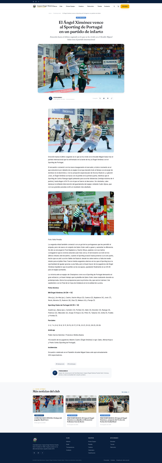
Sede (67, 444)
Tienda (100, 6)
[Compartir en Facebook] (107, 98)
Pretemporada (57, 13)
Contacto (107, 6)
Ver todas (124, 392)
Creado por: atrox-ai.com (122, 460)
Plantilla (90, 444)
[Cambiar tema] (128, 1)
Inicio (55, 6)
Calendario (91, 450)
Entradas (125, 6)
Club (60, 6)
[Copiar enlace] (111, 98)
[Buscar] (114, 6)
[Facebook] (38, 1)
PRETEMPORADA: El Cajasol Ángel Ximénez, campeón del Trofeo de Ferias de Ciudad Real (113, 420)
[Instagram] (36, 1)
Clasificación (91, 453)
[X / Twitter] (33, 1)
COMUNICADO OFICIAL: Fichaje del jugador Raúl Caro (48, 419)
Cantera (81, 6)
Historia (68, 441)
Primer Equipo (70, 6)
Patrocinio (90, 6)
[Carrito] (118, 6)
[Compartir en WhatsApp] (103, 98)
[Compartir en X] (100, 98)
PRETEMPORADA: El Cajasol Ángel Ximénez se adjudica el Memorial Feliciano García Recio (80, 420)
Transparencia (70, 447)
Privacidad (106, 460)
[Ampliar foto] (81, 68)
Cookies (113, 460)
